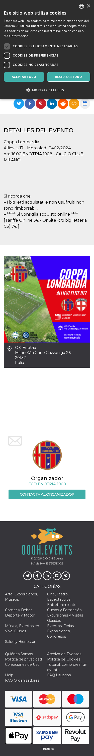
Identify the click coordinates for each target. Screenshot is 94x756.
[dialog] (47, 49)
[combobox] (81, 6)
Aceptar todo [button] (24, 77)
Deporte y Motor (20, 615)
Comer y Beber (18, 610)
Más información (16, 36)
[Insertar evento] (74, 103)
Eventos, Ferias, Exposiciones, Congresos (60, 631)
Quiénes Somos (19, 654)
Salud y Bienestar (20, 641)
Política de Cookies (63, 659)
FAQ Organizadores (22, 680)
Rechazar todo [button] (68, 77)
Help (9, 675)
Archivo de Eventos (64, 654)
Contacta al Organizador (47, 494)
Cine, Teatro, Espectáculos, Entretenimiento (61, 599)
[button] (47, 90)
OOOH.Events (52, 558)
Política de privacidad (23, 659)
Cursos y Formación (64, 610)
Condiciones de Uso (22, 664)
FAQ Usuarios (59, 675)
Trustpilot (47, 748)
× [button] (88, 6)
